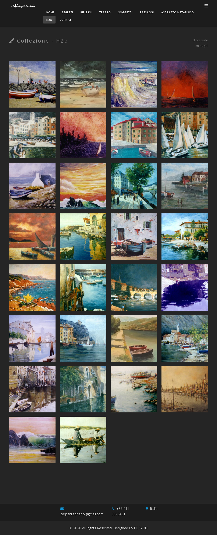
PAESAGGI (147, 12)
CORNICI (65, 20)
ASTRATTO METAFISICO (177, 12)
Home (50, 12)
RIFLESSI (86, 12)
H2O (49, 20)
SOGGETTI (125, 12)
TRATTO (105, 12)
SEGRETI (67, 12)
